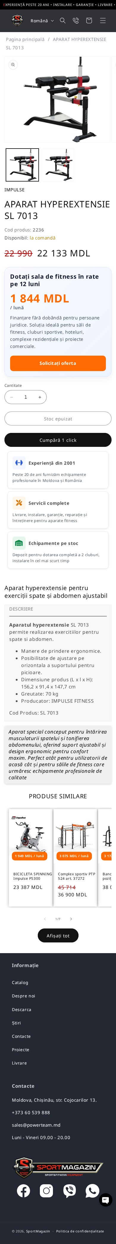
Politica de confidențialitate (80, 1231)
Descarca (22, 1009)
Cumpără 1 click (58, 440)
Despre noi (23, 996)
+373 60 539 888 (31, 1112)
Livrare (19, 1063)
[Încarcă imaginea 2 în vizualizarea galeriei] (58, 165)
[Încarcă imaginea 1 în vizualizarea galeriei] (22, 165)
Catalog (20, 982)
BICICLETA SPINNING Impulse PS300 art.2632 (32, 877)
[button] (99, 20)
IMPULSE (14, 190)
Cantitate (13, 385)
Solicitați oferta (58, 363)
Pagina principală (25, 39)
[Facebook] (23, 1192)
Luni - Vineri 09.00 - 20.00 (41, 1137)
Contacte (21, 1036)
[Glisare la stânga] (44, 918)
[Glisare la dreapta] (71, 918)
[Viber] (69, 1192)
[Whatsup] (92, 1192)
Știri (16, 1023)
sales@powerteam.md (36, 1125)
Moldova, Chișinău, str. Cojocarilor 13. (54, 1100)
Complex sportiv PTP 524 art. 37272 (76, 876)
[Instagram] (46, 1192)
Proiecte (20, 1049)
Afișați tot (58, 936)
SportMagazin (38, 1231)
